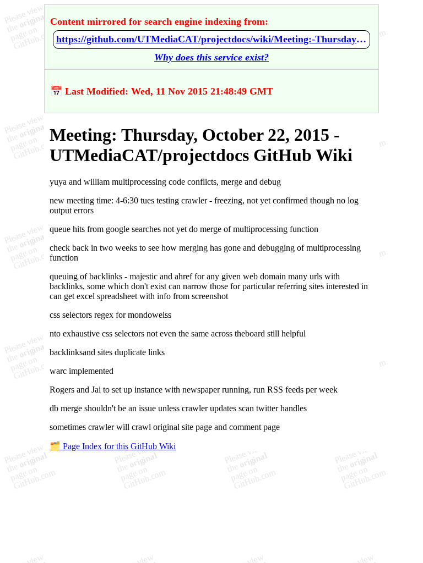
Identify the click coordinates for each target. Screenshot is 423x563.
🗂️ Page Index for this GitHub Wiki (113, 446)
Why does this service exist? (211, 57)
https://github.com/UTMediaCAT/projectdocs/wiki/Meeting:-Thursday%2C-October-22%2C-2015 (211, 39)
